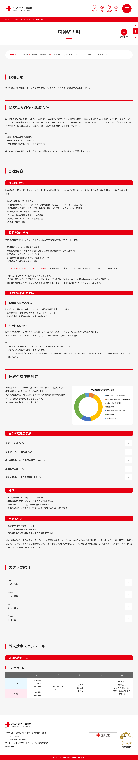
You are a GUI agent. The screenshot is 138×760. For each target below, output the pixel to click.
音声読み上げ (135, 37)
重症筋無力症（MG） (15, 468)
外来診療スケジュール (103, 55)
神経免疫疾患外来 (70, 55)
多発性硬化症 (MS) (14, 443)
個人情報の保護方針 (42, 743)
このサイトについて (25, 743)
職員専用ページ (11, 746)
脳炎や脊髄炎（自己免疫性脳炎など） (23, 477)
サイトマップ (10, 743)
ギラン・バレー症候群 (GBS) (19, 451)
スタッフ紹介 (86, 55)
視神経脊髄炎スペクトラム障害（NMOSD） (26, 460)
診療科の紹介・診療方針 (41, 55)
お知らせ (25, 55)
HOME (7, 19)
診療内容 (57, 55)
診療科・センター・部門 (23, 19)
